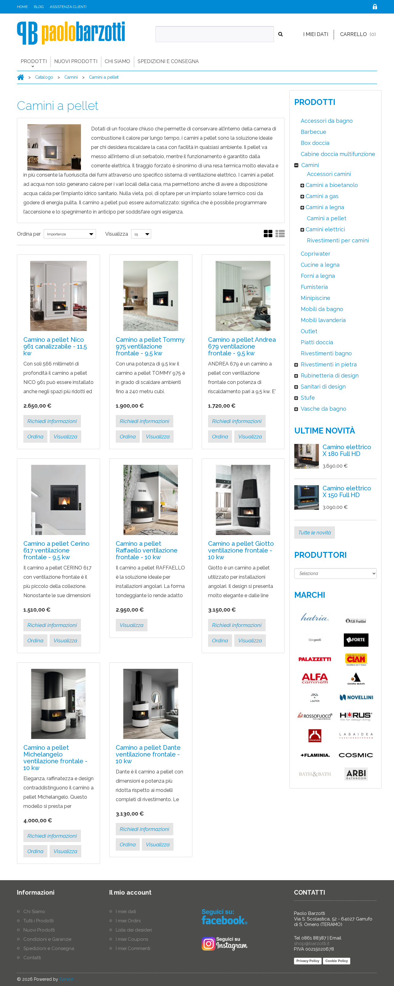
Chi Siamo (117, 61)
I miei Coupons (132, 939)
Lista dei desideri (134, 930)
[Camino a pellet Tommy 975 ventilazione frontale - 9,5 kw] (151, 296)
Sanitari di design (322, 386)
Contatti (32, 957)
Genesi (66, 979)
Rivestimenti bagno (325, 353)
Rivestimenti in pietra (328, 364)
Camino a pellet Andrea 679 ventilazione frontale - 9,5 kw (242, 346)
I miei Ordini (128, 921)
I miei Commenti (133, 948)
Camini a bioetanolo (331, 185)
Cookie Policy (336, 961)
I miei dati (315, 34)
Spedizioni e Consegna (168, 61)
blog (39, 7)
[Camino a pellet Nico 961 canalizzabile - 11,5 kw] (58, 296)
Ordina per (29, 234)
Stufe (307, 397)
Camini (71, 77)
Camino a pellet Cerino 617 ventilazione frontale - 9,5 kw (56, 550)
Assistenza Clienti (68, 7)
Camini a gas (321, 196)
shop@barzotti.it (311, 943)
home (22, 7)
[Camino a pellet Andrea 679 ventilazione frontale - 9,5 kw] (243, 296)
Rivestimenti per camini (337, 240)
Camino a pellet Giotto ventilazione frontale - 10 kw (241, 550)
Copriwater (314, 253)
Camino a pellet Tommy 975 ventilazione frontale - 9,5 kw (150, 346)
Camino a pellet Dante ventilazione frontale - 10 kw (148, 754)
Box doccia (314, 143)
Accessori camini (328, 174)
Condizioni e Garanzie (47, 939)
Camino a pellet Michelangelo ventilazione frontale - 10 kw (55, 758)
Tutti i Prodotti (38, 921)
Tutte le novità (314, 532)
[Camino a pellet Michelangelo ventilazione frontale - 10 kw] (58, 704)
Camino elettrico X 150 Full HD (347, 492)
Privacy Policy (307, 961)
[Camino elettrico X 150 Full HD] (306, 497)
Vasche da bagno (322, 408)
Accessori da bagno (326, 121)
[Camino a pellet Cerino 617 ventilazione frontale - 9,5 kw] (58, 500)
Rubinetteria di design (329, 375)
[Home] (20, 77)
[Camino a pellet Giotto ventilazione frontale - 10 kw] (243, 500)
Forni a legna (317, 276)
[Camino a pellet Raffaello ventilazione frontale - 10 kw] (151, 500)
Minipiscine (314, 298)
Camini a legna (324, 207)
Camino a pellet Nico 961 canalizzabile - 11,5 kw (55, 346)
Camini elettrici (324, 229)
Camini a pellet (104, 77)
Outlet (308, 331)
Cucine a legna (319, 264)
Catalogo (44, 77)
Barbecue (312, 132)
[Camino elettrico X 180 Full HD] (306, 456)
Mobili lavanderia (322, 320)
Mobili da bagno (321, 309)
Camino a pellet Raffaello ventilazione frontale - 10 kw (147, 550)
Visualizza (116, 234)
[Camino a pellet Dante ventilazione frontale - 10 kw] (151, 704)
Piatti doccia (316, 342)
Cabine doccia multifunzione (337, 154)
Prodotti (34, 61)
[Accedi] (375, 7)
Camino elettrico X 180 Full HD (347, 450)
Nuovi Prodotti (75, 61)
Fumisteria (313, 287)
